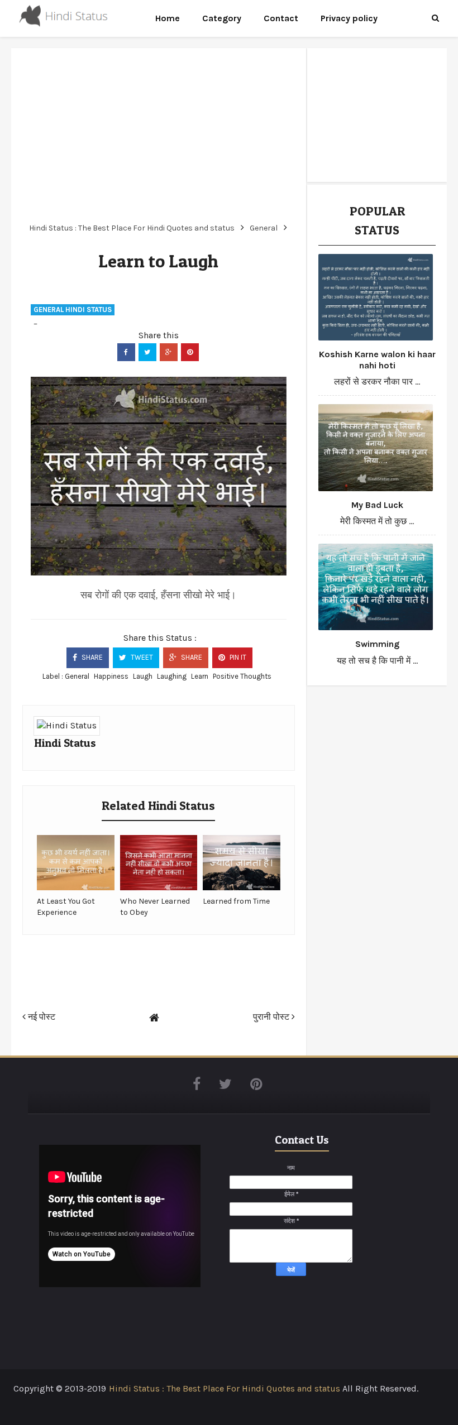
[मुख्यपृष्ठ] (154, 1017)
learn (199, 676)
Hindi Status (65, 743)
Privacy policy (349, 18)
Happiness (111, 676)
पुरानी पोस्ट (272, 1016)
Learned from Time (236, 901)
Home (167, 18)
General (77, 676)
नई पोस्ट (40, 1016)
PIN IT (237, 657)
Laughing (172, 676)
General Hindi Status (73, 309)
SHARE (91, 657)
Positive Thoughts (242, 676)
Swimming (377, 644)
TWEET (141, 657)
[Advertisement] (158, 137)
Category (221, 18)
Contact (281, 18)
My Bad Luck (377, 505)
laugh (142, 676)
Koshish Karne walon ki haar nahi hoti (377, 359)
